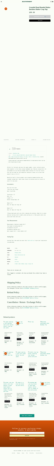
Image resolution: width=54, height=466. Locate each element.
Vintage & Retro (18, 252)
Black (16, 254)
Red (24, 254)
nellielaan (32, 342)
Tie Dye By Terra (20, 344)
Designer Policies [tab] (46, 139)
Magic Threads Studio (33, 375)
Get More (43, 398)
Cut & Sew (17, 261)
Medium (22, 263)
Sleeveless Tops (16, 153)
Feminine (16, 257)
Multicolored (20, 254)
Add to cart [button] (32, 369)
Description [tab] (6, 139)
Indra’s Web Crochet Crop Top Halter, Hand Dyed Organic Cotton (33, 394)
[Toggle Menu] (1, 1)
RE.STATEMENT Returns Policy (30, 298)
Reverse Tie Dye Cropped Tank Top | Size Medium (20, 334)
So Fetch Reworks (43, 343)
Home (9, 156)
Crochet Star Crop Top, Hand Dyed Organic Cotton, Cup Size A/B (33, 364)
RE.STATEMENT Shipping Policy (30, 288)
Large (26, 263)
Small (20, 263)
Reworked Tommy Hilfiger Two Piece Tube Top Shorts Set (20, 394)
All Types (26, 156)
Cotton (16, 259)
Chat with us (31, 240)
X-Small (16, 263)
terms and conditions (38, 438)
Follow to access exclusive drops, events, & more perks (27, 429)
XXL (32, 263)
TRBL (6, 342)
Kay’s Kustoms (20, 404)
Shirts (30, 156)
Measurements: (11, 224)
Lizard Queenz (16, 148)
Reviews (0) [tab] (34, 139)
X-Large (29, 263)
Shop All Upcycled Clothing (17, 156)
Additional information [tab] (20, 139)
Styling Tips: (11, 240)
